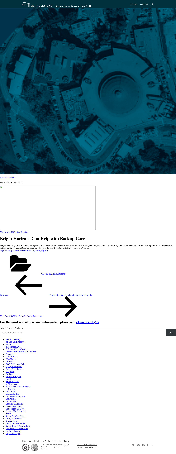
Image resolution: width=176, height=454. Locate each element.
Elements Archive (7, 177)
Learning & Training (14, 404)
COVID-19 (46, 274)
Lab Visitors (11, 401)
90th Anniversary (13, 339)
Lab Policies (11, 399)
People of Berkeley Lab (16, 411)
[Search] (171, 332)
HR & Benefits (58, 274)
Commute (10, 354)
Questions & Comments (87, 445)
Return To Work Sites (15, 416)
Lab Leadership (12, 394)
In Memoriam (11, 384)
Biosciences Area (13, 347)
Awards (9, 344)
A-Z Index (133, 4)
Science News (12, 421)
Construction (11, 357)
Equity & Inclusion (14, 366)
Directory (144, 4)
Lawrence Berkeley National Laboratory (45, 441)
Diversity (9, 361)
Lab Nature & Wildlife (15, 396)
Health (8, 379)
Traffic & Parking (13, 431)
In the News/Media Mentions (18, 386)
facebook (147, 446)
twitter (133, 446)
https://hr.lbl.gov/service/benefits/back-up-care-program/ (24, 250)
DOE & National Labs (15, 364)
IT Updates (10, 389)
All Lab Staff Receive (15, 342)
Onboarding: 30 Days (15, 409)
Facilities (9, 374)
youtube (152, 446)
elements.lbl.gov (87, 322)
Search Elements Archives (11, 328)
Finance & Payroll (13, 376)
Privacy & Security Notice (87, 448)
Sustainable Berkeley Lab (17, 428)
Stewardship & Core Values (18, 426)
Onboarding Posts (13, 406)
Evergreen (10, 371)
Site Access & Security (15, 423)
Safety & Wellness (13, 418)
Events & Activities (14, 369)
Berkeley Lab (37, 4)
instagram (138, 446)
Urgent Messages (13, 433)
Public (8, 414)
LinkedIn (143, 446)
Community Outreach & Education (21, 352)
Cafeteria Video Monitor (16, 349)
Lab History (11, 391)
